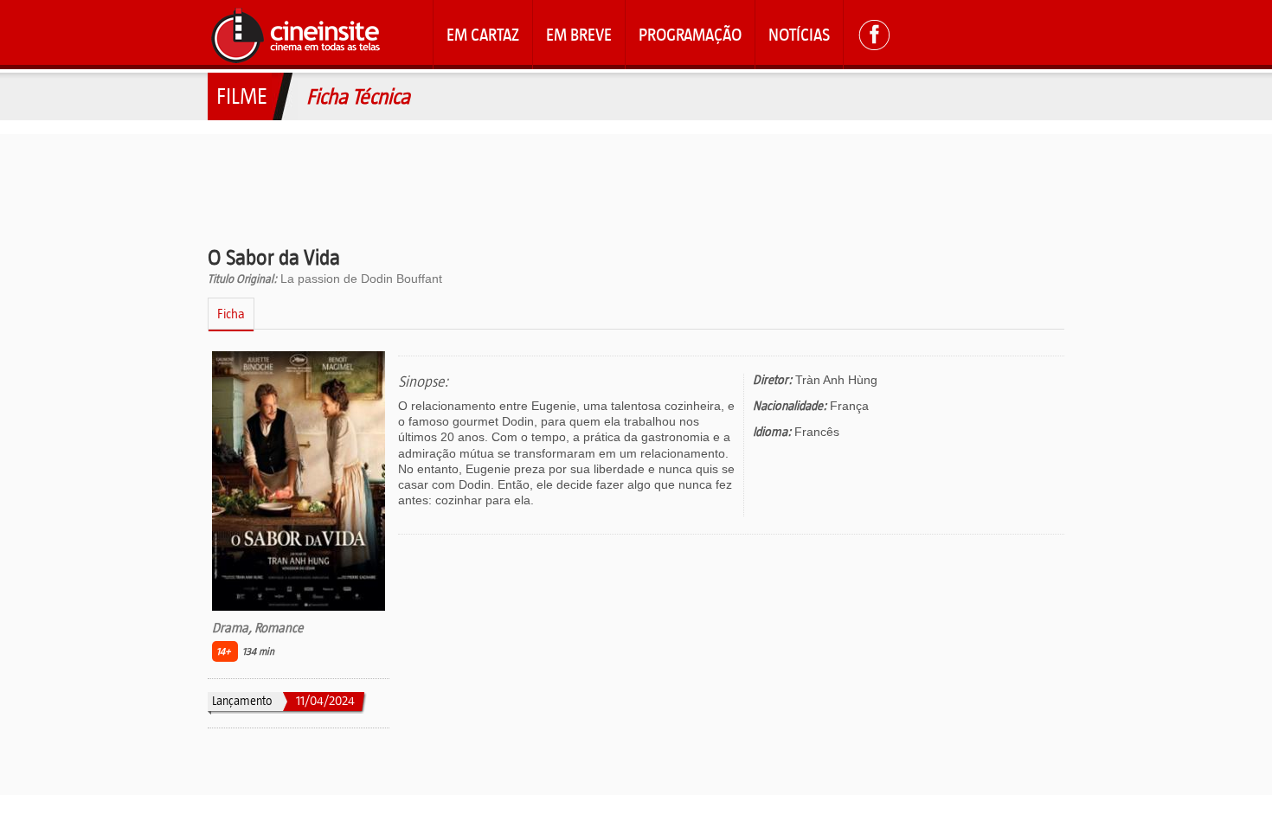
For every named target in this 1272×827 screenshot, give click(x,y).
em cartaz (482, 34)
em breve (579, 34)
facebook (874, 34)
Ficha (231, 314)
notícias (799, 34)
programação (690, 34)
